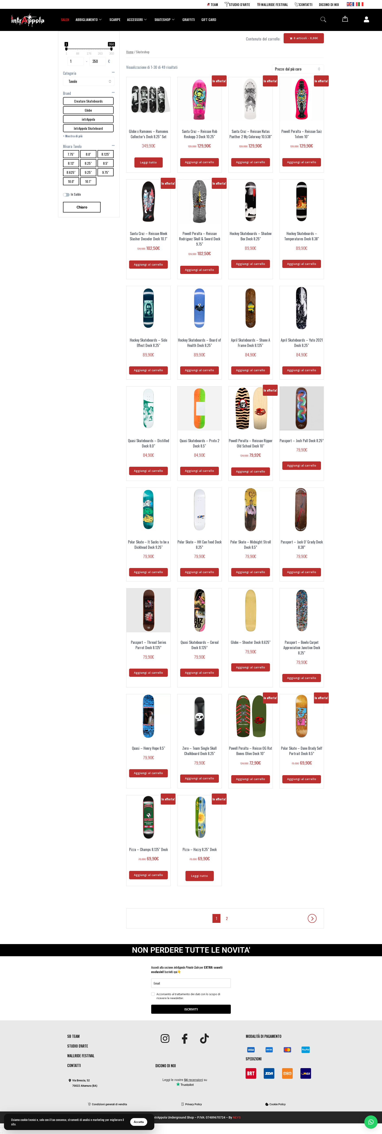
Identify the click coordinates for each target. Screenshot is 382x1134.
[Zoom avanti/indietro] (0, 1127)
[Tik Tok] (204, 1039)
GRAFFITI (188, 19)
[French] (355, 3)
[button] (323, 19)
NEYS (237, 1117)
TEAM (214, 4)
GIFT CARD (208, 19)
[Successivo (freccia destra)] (2, 1132)
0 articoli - (305, 38)
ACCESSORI (135, 19)
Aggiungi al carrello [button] (199, 162)
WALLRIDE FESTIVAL (274, 4)
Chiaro (81, 207)
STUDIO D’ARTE (239, 4)
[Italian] (361, 3)
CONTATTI (305, 4)
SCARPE (114, 19)
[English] (349, 3)
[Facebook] (184, 1039)
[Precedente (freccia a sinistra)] (0, 1132)
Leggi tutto (148, 162)
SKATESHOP (163, 19)
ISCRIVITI (191, 1009)
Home (130, 51)
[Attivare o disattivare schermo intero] (2, 1127)
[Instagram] (165, 1039)
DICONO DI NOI (329, 4)
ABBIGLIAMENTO (87, 19)
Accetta (139, 1122)
